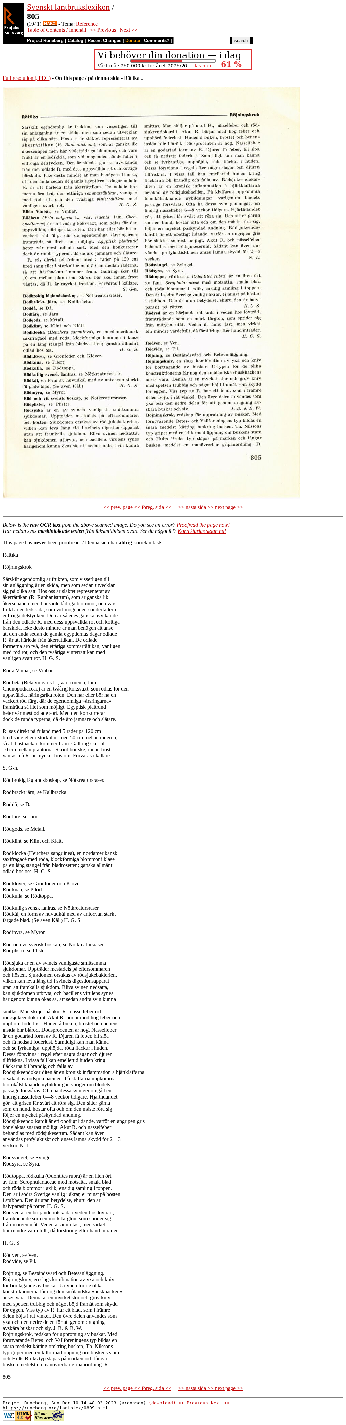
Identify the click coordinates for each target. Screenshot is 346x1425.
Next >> (129, 30)
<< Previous (103, 30)
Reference (87, 24)
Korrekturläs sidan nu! (202, 531)
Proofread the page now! (203, 525)
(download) (162, 1402)
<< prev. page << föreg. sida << (137, 507)
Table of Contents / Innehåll (56, 30)
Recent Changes (104, 40)
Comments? (156, 40)
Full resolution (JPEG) (27, 78)
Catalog (75, 40)
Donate (132, 40)
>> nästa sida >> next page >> (210, 507)
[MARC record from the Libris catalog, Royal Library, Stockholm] (50, 24)
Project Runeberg (45, 40)
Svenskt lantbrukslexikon (68, 7)
